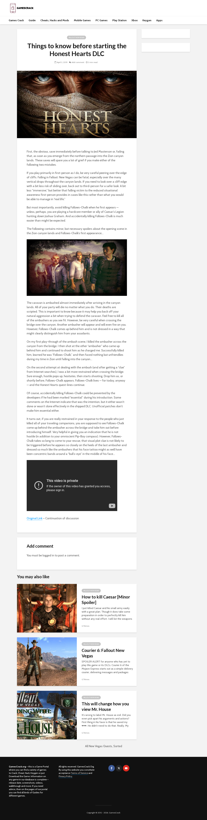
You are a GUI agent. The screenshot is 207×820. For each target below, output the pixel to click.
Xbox (134, 20)
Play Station (119, 20)
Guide (32, 20)
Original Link (34, 518)
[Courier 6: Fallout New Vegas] (47, 661)
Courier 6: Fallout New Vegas (103, 653)
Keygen (146, 20)
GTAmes (85, 626)
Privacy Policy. (66, 776)
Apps (159, 20)
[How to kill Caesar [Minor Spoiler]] (47, 607)
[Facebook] (111, 768)
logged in (48, 555)
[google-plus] (133, 768)
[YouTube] (126, 768)
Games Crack (16, 20)
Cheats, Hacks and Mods (54, 20)
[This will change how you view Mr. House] (47, 714)
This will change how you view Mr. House (105, 706)
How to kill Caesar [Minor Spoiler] (106, 599)
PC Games (102, 20)
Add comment (78, 62)
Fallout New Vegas (76, 37)
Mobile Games (82, 20)
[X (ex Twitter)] (119, 768)
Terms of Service (79, 773)
